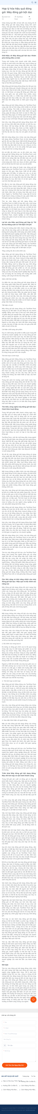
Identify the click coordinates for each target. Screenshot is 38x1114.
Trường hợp (25, 1076)
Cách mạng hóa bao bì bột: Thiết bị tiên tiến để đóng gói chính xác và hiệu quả (28, 1085)
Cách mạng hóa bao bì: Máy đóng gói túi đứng (10, 1089)
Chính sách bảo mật (19, 1110)
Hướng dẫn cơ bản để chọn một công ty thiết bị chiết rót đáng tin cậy (10, 1085)
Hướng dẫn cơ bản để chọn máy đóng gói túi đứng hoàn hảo (28, 1081)
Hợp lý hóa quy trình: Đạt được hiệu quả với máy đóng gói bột (13, 1081)
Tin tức (33, 1076)
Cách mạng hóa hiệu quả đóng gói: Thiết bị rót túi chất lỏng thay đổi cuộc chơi (28, 1089)
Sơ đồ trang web (30, 1110)
